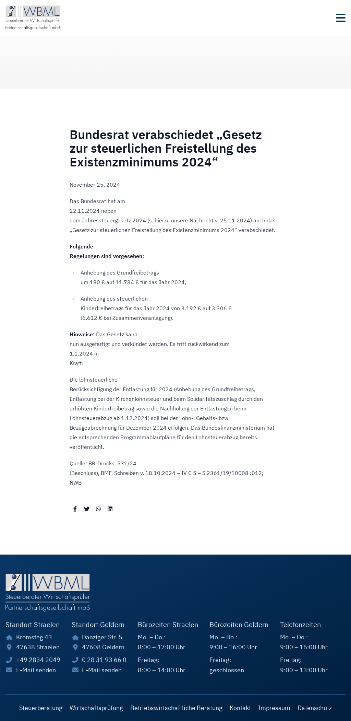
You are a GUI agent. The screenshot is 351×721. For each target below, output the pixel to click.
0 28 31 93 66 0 (104, 660)
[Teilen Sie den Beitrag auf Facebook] (75, 508)
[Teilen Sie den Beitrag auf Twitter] (86, 508)
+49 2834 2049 (38, 660)
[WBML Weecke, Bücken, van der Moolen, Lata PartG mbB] (32, 17)
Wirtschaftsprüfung (96, 708)
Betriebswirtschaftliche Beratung (176, 708)
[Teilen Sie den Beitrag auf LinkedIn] (110, 508)
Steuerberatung (40, 708)
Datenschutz (315, 708)
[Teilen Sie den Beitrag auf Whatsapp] (98, 508)
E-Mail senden (36, 670)
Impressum (274, 708)
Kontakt (240, 708)
